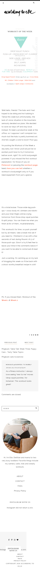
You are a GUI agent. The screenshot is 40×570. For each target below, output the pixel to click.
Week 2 (14, 300)
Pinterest (6, 165)
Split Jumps (20, 84)
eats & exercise (16, 357)
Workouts (20, 29)
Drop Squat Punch (8, 77)
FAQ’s (20, 486)
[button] (3, 3)
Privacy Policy (20, 491)
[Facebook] (30, 334)
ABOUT (20, 476)
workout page (31, 165)
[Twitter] (34, 334)
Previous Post (11, 342)
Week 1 (5, 300)
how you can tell (15, 168)
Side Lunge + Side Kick (23, 80)
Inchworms (29, 84)
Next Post (29, 342)
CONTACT (20, 481)
